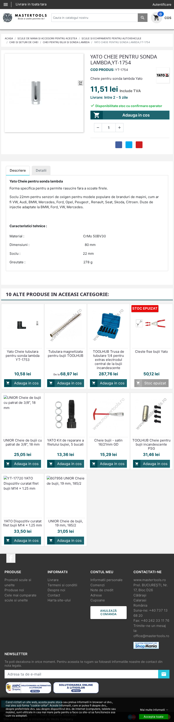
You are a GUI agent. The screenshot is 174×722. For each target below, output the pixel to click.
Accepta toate (154, 716)
